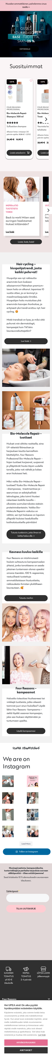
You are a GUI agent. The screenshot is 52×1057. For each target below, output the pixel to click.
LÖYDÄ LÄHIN (43, 973)
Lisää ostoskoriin (17, 152)
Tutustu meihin (26, 598)
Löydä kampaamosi (26, 731)
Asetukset (26, 1050)
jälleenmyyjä (43, 976)
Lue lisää (25, 341)
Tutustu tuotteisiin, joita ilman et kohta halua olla (26, 534)
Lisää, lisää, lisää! (26, 241)
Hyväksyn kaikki (26, 1043)
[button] (1, 34)
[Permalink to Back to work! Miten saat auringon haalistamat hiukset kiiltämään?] (21, 189)
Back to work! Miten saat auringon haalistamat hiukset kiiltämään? (20, 221)
